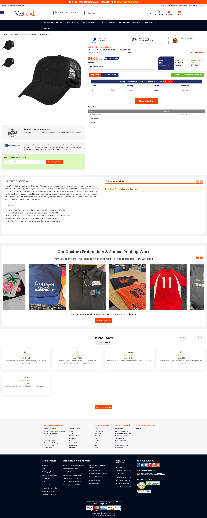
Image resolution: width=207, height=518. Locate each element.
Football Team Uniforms (123, 477)
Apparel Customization (49, 494)
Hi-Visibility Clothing (50, 440)
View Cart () (169, 15)
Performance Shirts (121, 431)
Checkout (179, 14)
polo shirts (72, 23)
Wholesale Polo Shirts (51, 433)
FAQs (43, 482)
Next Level (98, 433)
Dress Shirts (119, 429)
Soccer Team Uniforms (123, 480)
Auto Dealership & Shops (70, 469)
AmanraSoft (111, 513)
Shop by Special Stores (54, 425)
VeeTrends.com (103, 511)
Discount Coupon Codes (49, 475)
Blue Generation (16, 34)
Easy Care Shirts (120, 440)
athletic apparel (107, 23)
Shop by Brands (102, 425)
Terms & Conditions (108, 515)
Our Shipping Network (49, 472)
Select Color (93, 62)
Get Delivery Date (54, 162)
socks (71, 440)
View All (72, 448)
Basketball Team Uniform (123, 471)
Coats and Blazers (121, 445)
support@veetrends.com (115, 504)
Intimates (72, 438)
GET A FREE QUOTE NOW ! (127, 2)
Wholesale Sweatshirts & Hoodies (55, 431)
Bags (45, 438)
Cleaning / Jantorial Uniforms (72, 478)
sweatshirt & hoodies (129, 23)
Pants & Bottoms (74, 436)
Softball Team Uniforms (123, 483)
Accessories (48, 448)
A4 (96, 445)
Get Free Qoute (103, 321)
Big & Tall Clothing (50, 445)
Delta (96, 448)
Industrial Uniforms (95, 480)
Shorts (71, 433)
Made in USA (73, 445)
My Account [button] (158, 14)
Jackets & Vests (74, 429)
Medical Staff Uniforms (70, 472)
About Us (45, 465)
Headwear (47, 436)
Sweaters (118, 443)
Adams (97, 443)
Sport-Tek (98, 436)
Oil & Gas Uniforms (95, 470)
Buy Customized (110, 75)
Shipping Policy (46, 485)
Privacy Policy (96, 515)
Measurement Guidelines (49, 491)
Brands (47, 28)
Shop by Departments (145, 425)
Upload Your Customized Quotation (187, 75)
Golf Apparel (120, 467)
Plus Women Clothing (51, 443)
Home (6, 34)
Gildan (97, 429)
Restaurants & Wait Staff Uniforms (73, 465)
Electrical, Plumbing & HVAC (71, 485)
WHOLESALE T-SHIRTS (53, 23)
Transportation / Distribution (72, 475)
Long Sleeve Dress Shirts (123, 433)
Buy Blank (95, 75)
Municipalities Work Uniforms (98, 474)
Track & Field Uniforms (123, 474)
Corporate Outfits (123, 425)
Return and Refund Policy (49, 488)
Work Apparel (88, 23)
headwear (148, 23)
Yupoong (98, 440)
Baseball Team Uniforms (123, 487)
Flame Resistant (94, 483)
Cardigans (119, 448)
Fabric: (130, 52)
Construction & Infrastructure (72, 482)
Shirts (71, 431)
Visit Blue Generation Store (99, 47)
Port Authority (99, 431)
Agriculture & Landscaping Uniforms (97, 466)
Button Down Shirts (121, 436)
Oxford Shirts (119, 438)
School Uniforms (74, 443)
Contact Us (45, 478)
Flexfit (96, 438)
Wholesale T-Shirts (50, 429)
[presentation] (197, 181)
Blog (43, 469)
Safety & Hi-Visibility (95, 477)
